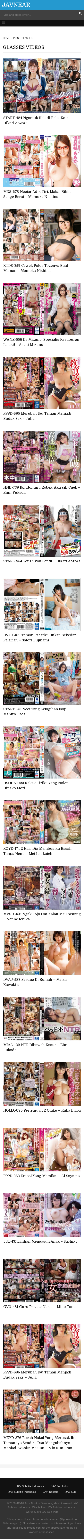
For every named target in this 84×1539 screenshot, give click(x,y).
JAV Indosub (50, 1491)
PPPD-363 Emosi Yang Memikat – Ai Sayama (41, 1176)
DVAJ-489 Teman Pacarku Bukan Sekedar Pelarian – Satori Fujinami (39, 637)
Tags (16, 38)
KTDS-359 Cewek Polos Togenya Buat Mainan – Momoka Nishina (35, 268)
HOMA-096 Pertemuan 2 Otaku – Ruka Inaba (42, 1110)
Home (6, 38)
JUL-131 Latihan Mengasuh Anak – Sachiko (40, 1241)
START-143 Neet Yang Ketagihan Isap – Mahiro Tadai (36, 711)
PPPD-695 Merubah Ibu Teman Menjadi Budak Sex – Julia (37, 416)
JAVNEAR (16, 5)
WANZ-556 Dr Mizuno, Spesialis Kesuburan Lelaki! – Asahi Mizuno (41, 342)
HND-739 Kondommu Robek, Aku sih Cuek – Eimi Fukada (41, 489)
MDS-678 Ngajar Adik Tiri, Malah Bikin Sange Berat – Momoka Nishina (37, 194)
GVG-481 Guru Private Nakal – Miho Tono (39, 1307)
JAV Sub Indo (59, 1486)
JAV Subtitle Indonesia (30, 1486)
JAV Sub (70, 1491)
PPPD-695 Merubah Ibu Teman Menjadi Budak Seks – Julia (37, 1374)
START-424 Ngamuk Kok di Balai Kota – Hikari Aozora (37, 120)
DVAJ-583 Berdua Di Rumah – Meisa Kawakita (35, 982)
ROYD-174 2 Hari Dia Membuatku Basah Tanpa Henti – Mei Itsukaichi (37, 851)
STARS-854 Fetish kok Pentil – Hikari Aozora (41, 561)
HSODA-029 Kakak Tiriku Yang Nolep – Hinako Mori (37, 785)
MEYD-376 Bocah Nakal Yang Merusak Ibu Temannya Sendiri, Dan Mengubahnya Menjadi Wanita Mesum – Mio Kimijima (40, 1443)
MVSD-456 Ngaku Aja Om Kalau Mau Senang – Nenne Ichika (42, 916)
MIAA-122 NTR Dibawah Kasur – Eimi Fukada (36, 1047)
